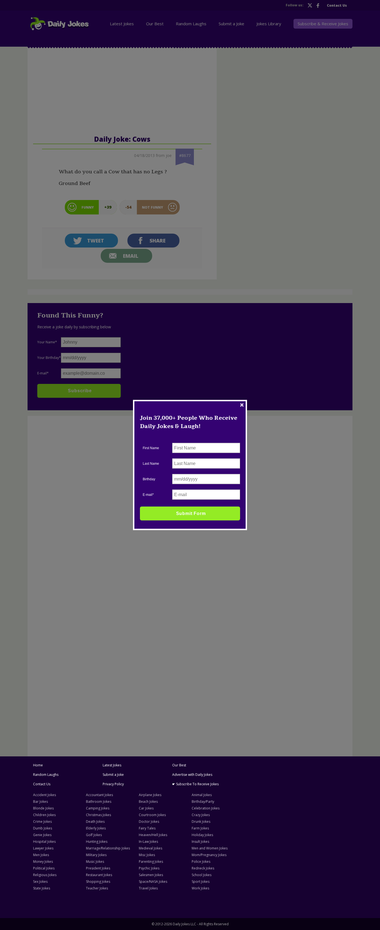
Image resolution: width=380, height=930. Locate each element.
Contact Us (41, 784)
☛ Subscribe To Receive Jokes (195, 784)
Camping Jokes (97, 808)
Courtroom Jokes (152, 814)
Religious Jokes (44, 874)
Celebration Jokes (205, 808)
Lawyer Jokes (43, 848)
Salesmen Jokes (151, 874)
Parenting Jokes (151, 861)
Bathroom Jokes (98, 801)
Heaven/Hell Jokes (153, 834)
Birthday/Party (203, 801)
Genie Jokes (42, 834)
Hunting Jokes (96, 841)
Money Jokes (43, 861)
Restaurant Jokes (99, 874)
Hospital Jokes (44, 841)
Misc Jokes (147, 854)
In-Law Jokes (148, 841)
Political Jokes (44, 868)
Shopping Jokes (98, 881)
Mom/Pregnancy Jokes (209, 854)
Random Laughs (45, 774)
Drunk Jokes (201, 821)
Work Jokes (200, 888)
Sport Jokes (200, 881)
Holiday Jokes (202, 834)
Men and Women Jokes (210, 848)
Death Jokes (95, 821)
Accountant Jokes (99, 794)
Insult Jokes (200, 841)
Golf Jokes (94, 834)
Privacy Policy (113, 784)
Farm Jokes (200, 828)
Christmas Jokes (98, 814)
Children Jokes (44, 814)
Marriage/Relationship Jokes (108, 848)
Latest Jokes (112, 765)
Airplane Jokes (150, 794)
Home (38, 765)
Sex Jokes (40, 881)
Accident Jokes (44, 794)
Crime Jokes (42, 821)
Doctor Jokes (149, 821)
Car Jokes (146, 808)
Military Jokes (96, 854)
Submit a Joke (113, 774)
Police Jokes (201, 861)
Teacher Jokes (97, 888)
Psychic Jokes (149, 868)
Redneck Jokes (203, 868)
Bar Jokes (40, 801)
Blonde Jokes (43, 808)
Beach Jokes (148, 801)
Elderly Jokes (96, 828)
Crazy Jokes (201, 814)
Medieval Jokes (150, 848)
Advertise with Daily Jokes (192, 774)
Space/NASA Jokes (153, 881)
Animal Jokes (202, 794)
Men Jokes (41, 854)
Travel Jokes (148, 888)
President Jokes (98, 868)
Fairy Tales (147, 828)
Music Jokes (95, 861)
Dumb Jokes (42, 828)
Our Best (179, 765)
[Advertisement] (72, 502)
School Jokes (201, 874)
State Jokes (41, 888)
